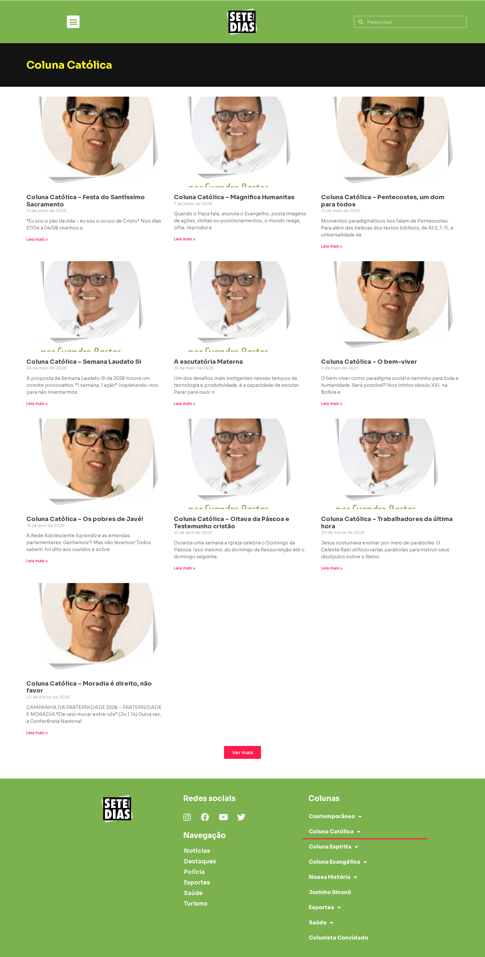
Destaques (200, 861)
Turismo (196, 903)
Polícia (194, 872)
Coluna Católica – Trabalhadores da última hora (387, 522)
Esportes (197, 882)
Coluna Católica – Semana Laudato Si (83, 361)
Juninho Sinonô (330, 892)
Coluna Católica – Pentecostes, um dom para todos (382, 201)
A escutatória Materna (208, 361)
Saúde (193, 893)
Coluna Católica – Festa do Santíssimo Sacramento (85, 201)
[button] (73, 21)
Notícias (197, 851)
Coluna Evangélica (334, 861)
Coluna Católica (331, 831)
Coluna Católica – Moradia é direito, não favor (89, 687)
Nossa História (329, 877)
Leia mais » (37, 239)
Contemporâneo (332, 816)
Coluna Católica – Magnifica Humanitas (234, 197)
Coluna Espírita (330, 846)
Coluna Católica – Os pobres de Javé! (84, 519)
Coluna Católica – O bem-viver (369, 361)
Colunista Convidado (338, 937)
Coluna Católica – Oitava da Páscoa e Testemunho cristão (231, 522)
